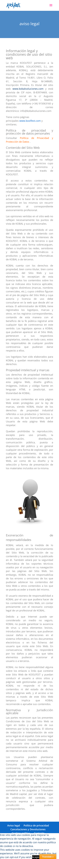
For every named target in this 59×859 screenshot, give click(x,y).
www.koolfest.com (30, 120)
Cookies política (21, 833)
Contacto (39, 833)
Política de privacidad (36, 825)
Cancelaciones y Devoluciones (28, 829)
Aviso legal (13, 825)
